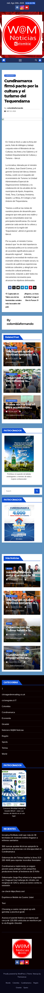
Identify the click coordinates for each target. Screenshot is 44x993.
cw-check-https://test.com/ (13, 891)
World (4, 754)
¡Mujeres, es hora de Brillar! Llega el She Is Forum (31, 297)
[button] (36, 60)
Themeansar (21, 977)
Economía (6, 718)
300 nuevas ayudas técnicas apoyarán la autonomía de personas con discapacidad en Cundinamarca (22, 849)
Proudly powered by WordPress (14, 974)
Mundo (8, 983)
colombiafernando (15, 108)
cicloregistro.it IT (9, 700)
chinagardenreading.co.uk (13, 695)
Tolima (9, 623)
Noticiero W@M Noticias (13, 730)
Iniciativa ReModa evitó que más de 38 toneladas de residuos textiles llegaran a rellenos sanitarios (20, 837)
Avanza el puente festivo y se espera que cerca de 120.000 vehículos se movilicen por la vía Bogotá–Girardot (21, 920)
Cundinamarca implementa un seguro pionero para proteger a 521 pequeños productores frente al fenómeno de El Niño (20, 869)
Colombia (6, 706)
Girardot (5, 724)
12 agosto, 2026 (15, 579)
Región (9, 568)
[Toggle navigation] (20, 60)
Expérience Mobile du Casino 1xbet (18, 897)
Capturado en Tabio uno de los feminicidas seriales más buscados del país (14, 300)
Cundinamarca (10, 75)
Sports (5, 742)
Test (4, 903)
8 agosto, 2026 (15, 634)
